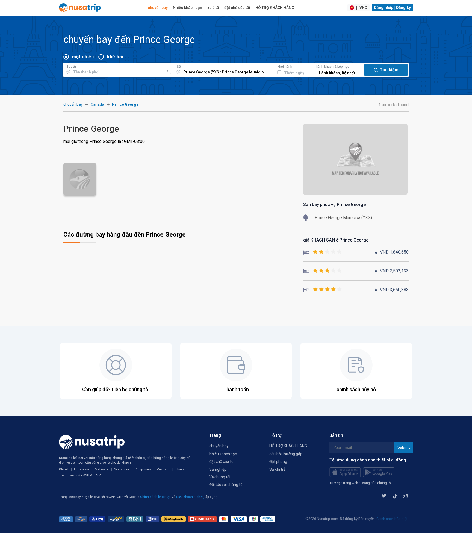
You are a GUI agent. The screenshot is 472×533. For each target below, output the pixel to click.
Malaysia (101, 469)
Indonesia (81, 469)
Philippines (143, 469)
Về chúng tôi (219, 477)
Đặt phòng (278, 461)
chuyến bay (158, 7)
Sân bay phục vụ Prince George (334, 204)
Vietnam (163, 469)
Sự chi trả (277, 469)
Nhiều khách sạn (187, 7)
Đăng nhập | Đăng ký (392, 7)
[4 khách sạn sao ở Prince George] (322, 289)
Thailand (181, 469)
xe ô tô (213, 7)
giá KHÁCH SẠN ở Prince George (335, 240)
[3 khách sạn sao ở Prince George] (322, 270)
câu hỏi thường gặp (285, 454)
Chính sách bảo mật (155, 497)
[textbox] (113, 69)
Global (63, 469)
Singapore (121, 469)
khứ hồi (115, 56)
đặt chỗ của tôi (237, 7)
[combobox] (113, 69)
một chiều (83, 56)
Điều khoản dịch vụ (190, 497)
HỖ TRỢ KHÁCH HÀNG (274, 7)
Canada (97, 104)
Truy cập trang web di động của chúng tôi (360, 483)
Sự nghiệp (217, 469)
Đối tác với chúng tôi (226, 484)
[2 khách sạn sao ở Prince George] (322, 252)
